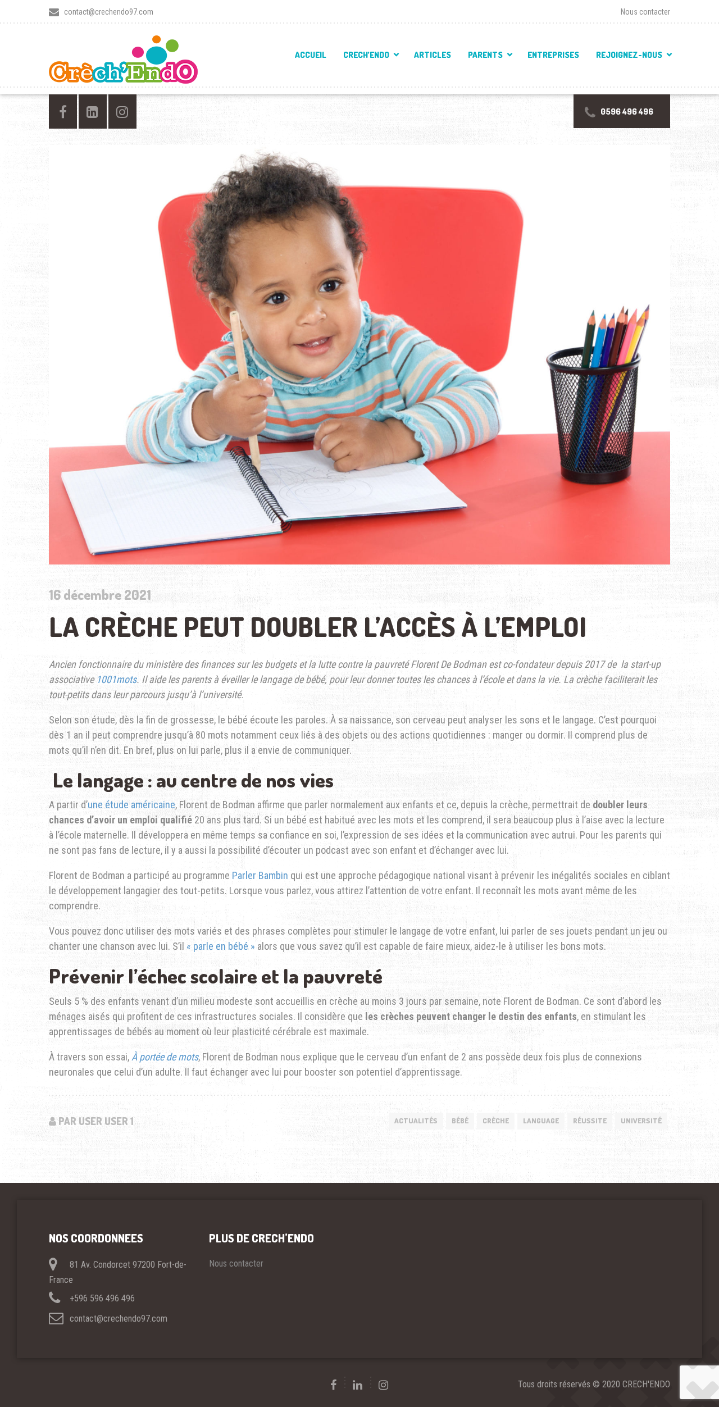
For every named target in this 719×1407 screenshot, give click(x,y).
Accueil (310, 54)
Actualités (416, 1120)
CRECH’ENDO (366, 54)
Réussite (590, 1120)
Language (541, 1120)
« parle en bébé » (220, 946)
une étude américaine (131, 804)
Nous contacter (645, 11)
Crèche (496, 1120)
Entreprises (553, 54)
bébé (460, 1120)
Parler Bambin (260, 875)
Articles (432, 54)
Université (641, 1120)
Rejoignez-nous (629, 54)
